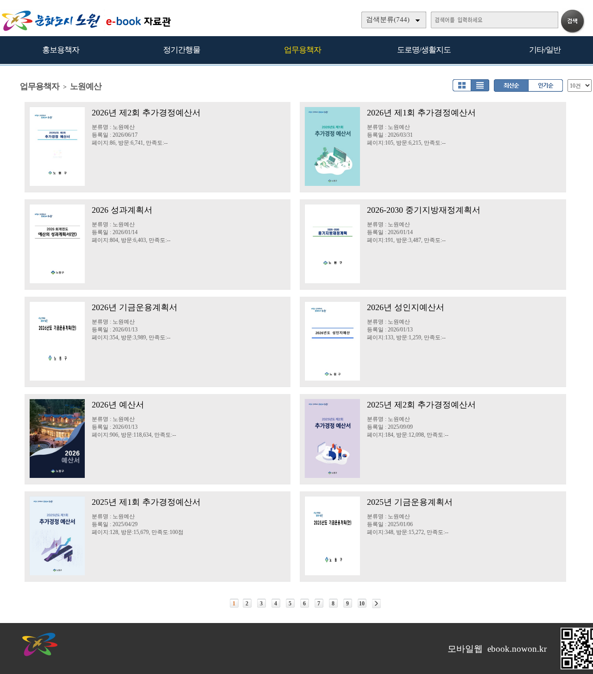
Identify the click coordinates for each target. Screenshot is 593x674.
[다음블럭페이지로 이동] (376, 603)
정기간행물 (181, 49)
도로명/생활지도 (424, 49)
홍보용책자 (60, 49)
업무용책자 (302, 49)
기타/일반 (545, 49)
